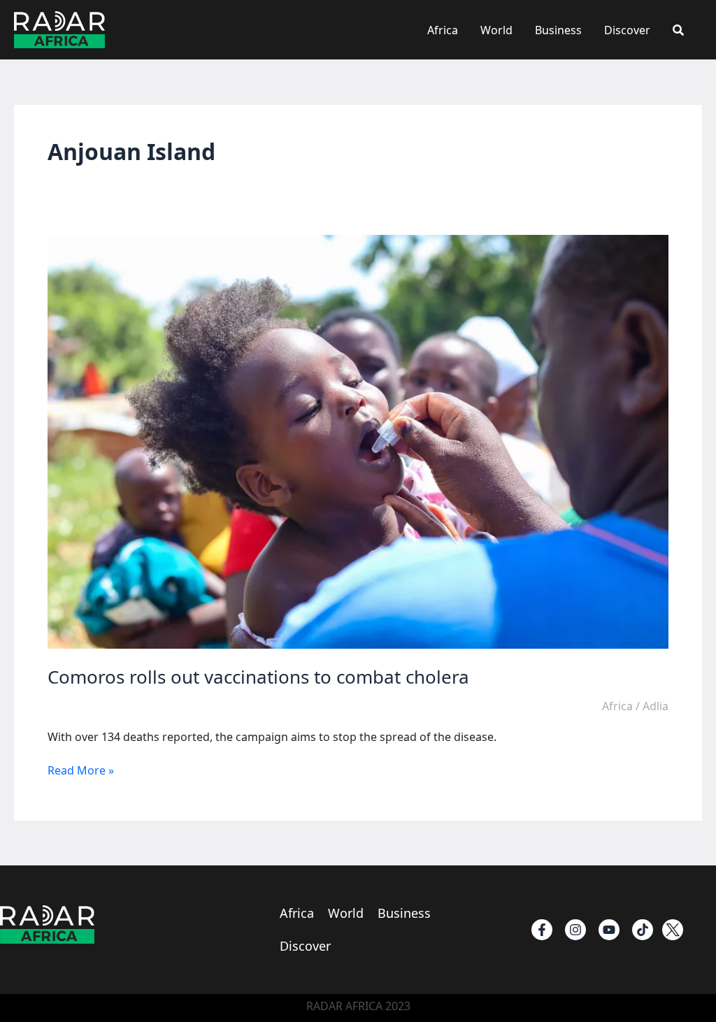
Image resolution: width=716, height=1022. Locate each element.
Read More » (81, 770)
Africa (442, 30)
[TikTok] (642, 929)
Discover (627, 30)
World (496, 30)
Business (558, 30)
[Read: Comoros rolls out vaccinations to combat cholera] (358, 441)
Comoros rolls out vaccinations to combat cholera (258, 676)
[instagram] (575, 929)
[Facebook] (541, 929)
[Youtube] (609, 929)
